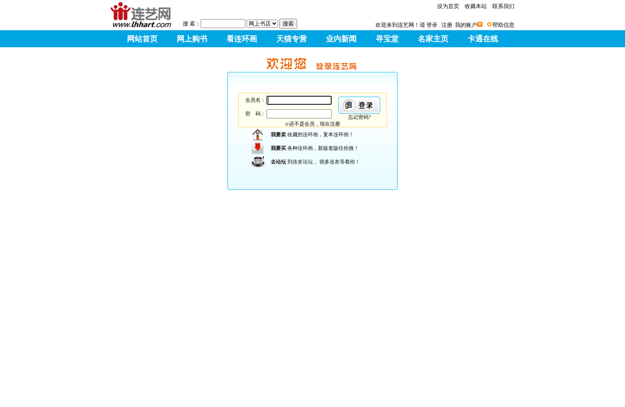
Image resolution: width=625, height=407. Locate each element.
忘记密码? (359, 117)
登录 (432, 25)
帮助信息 (503, 25)
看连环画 (242, 38)
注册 (446, 25)
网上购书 (192, 38)
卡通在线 (483, 38)
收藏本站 (476, 6)
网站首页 (142, 38)
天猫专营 (291, 38)
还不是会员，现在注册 (314, 124)
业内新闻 (341, 38)
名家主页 (433, 38)
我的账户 (466, 25)
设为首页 (448, 6)
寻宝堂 (387, 38)
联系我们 (503, 6)
